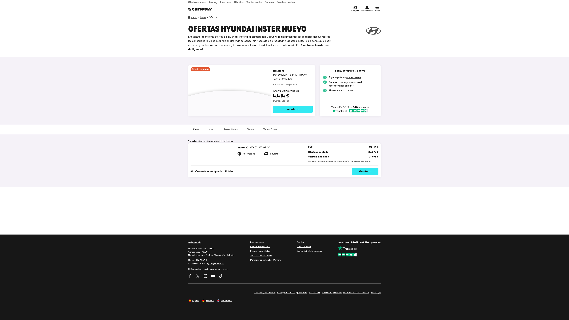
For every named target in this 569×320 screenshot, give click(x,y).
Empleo (300, 242)
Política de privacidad (332, 292)
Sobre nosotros (257, 242)
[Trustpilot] (350, 110)
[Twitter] (198, 277)
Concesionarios (304, 246)
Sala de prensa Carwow (261, 255)
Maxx (211, 129)
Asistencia (194, 242)
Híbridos (238, 2)
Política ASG (314, 292)
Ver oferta (293, 109)
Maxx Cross (231, 129)
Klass (196, 129)
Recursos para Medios (260, 251)
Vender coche (254, 2)
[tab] (196, 129)
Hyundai (192, 17)
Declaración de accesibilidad (356, 292)
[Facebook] (190, 277)
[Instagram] (206, 277)
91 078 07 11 (201, 260)
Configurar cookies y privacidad (292, 292)
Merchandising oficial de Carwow (265, 260)
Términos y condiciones (264, 292)
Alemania (210, 300)
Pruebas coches (286, 2)
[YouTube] (213, 277)
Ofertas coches (197, 2)
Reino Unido (226, 300)
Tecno (250, 129)
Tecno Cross (270, 129)
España (195, 300)
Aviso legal (376, 292)
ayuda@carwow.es (215, 263)
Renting (212, 2)
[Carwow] (200, 9)
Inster (203, 17)
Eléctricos (225, 2)
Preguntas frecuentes (260, 246)
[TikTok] (221, 277)
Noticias (269, 2)
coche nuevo (353, 77)
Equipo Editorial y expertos (309, 251)
